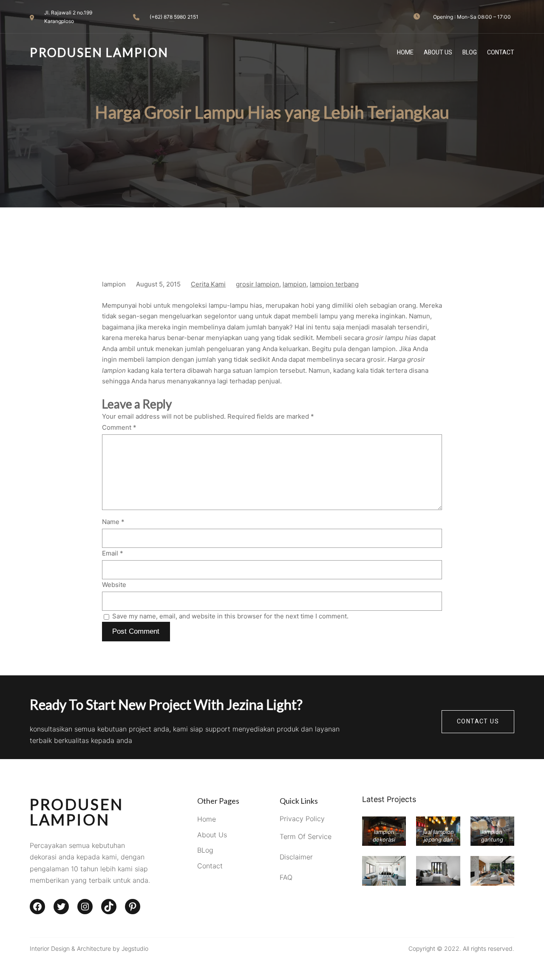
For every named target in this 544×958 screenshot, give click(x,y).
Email (112, 553)
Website (114, 585)
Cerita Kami (208, 284)
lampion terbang (334, 284)
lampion (294, 284)
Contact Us (478, 721)
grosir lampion (257, 284)
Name (113, 522)
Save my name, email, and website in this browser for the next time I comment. (230, 616)
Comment (119, 427)
